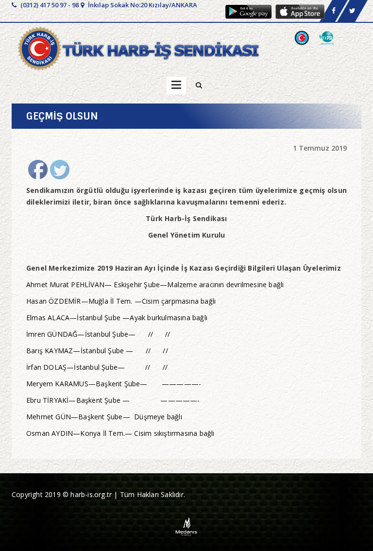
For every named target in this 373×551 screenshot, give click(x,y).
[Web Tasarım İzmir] (186, 525)
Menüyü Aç (176, 85)
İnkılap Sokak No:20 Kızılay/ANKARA (141, 4)
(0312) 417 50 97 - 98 (49, 4)
